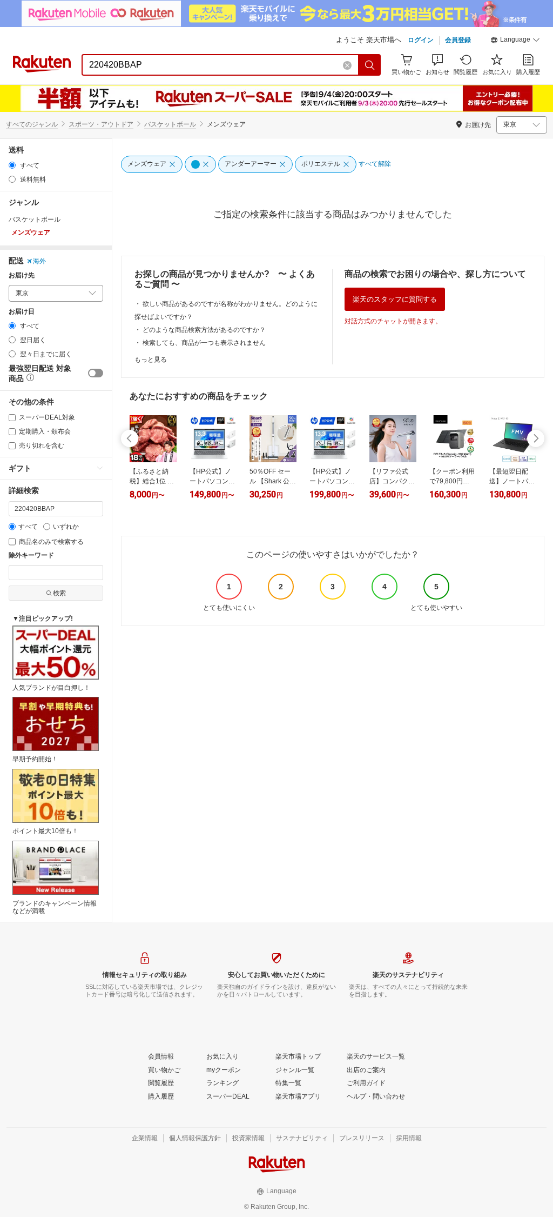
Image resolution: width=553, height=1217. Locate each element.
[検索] (370, 65)
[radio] (12, 165)
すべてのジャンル (32, 124)
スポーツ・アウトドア (101, 124)
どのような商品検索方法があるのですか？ (204, 330)
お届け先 (22, 275)
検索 (59, 593)
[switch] (95, 373)
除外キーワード (31, 555)
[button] (515, 41)
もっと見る (150, 359)
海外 (39, 261)
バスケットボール (170, 124)
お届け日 (22, 311)
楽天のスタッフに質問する (395, 299)
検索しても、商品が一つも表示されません (204, 343)
